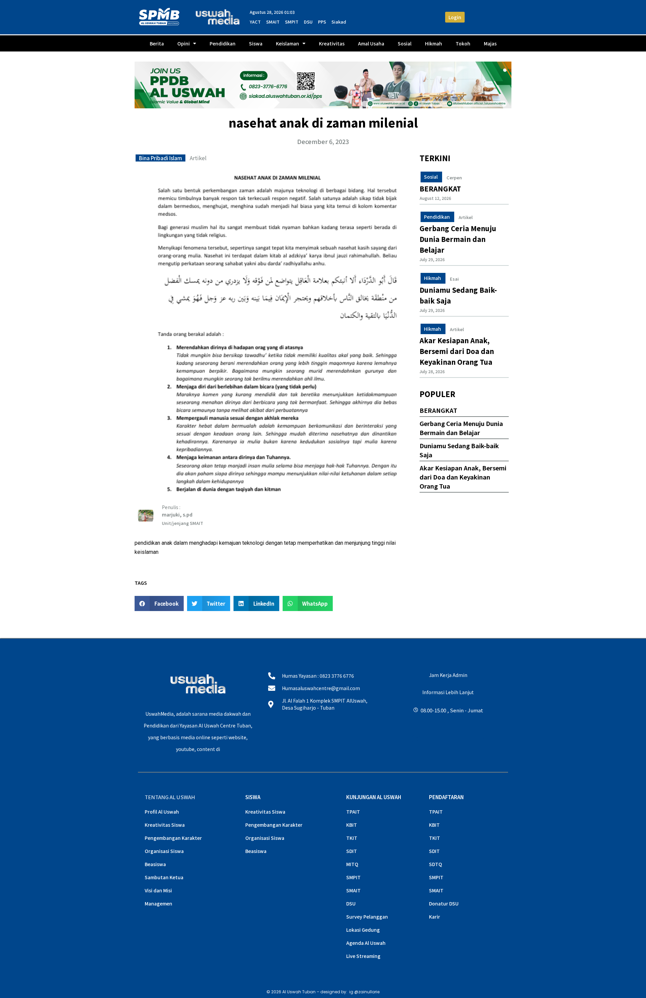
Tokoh (463, 43)
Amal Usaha (371, 43)
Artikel (198, 158)
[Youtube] (448, 739)
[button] (159, 603)
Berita (157, 43)
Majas (490, 43)
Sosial (404, 43)
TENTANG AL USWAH (170, 796)
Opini (183, 43)
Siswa (255, 43)
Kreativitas (332, 43)
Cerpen (454, 177)
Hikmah (433, 43)
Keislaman (287, 43)
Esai (454, 279)
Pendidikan (223, 43)
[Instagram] (416, 739)
